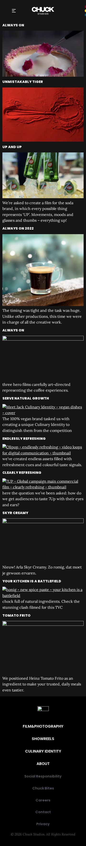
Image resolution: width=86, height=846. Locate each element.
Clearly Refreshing (21, 472)
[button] (14, 11)
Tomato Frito (16, 615)
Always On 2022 (18, 228)
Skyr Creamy (15, 512)
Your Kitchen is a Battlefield (31, 581)
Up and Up (12, 147)
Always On (13, 25)
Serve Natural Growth (25, 398)
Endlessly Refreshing (24, 438)
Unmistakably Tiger (22, 81)
